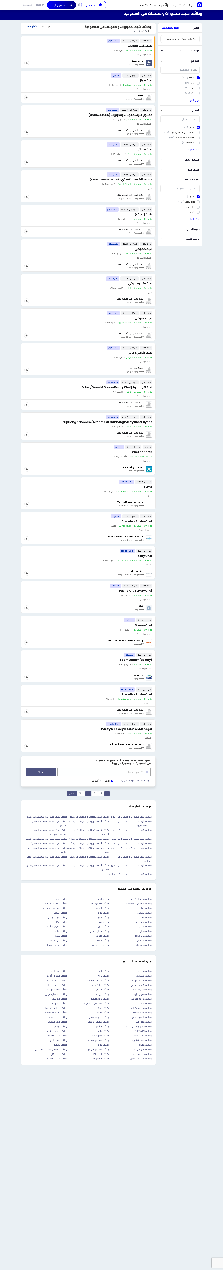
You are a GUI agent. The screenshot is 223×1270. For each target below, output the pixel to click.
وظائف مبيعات (102, 1012)
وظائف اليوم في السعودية (139, 903)
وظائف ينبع (104, 922)
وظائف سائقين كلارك (99, 1058)
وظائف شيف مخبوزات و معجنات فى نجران (46, 865)
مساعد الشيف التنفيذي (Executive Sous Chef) (120, 179)
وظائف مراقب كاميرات (56, 1058)
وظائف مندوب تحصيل (99, 1031)
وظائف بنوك (103, 1044)
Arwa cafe (137, 61)
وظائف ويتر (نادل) (143, 994)
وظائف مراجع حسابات (141, 998)
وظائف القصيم (102, 908)
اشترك (41, 772)
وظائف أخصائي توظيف (98, 1021)
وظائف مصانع (145, 1044)
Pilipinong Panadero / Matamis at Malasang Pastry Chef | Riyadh (107, 422)
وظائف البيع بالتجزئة (57, 1040)
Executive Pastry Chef (137, 521)
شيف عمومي (143, 249)
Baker (148, 487)
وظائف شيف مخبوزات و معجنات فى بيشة (131, 848)
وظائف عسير (146, 917)
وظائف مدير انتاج (59, 1054)
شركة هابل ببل (136, 368)
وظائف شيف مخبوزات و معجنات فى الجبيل (46, 856)
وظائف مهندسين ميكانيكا (96, 1003)
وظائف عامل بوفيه (143, 1035)
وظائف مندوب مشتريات (56, 1031)
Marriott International (130, 502)
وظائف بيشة (61, 935)
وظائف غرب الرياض (143, 935)
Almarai (139, 675)
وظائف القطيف (102, 940)
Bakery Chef (143, 625)
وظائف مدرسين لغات (142, 1049)
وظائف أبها (61, 922)
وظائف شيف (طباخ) (142, 1040)
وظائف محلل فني (143, 1021)
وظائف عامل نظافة (100, 998)
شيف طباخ (145, 149)
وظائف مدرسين (59, 998)
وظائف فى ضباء (144, 945)
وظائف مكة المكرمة (141, 899)
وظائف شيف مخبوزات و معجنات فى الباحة (46, 838)
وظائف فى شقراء (58, 940)
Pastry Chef (144, 556)
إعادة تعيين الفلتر (170, 27)
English (40, 4)
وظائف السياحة (102, 971)
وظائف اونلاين (60, 1026)
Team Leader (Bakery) (136, 660)
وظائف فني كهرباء (142, 989)
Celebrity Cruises (133, 467)
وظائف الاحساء (144, 912)
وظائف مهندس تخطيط (56, 1008)
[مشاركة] (26, 63)
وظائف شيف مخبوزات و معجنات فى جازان (89, 838)
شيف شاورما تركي (140, 283)
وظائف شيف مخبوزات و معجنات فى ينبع (132, 830)
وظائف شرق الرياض (142, 922)
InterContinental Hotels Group (125, 640)
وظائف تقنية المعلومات (55, 1012)
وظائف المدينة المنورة (56, 903)
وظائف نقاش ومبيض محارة (139, 1026)
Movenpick (137, 571)
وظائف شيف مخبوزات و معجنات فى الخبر (89, 856)
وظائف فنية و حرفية (57, 989)
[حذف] (164, 39)
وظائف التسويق (144, 975)
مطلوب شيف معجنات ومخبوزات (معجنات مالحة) (120, 115)
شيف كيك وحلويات (140, 46)
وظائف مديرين (145, 971)
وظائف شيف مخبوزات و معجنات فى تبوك (132, 838)
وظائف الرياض (102, 899)
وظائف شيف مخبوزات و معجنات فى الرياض (131, 816)
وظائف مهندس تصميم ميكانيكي (51, 1049)
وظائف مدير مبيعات (57, 1021)
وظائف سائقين (102, 1026)
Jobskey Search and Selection (126, 536)
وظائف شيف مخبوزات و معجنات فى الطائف (130, 874)
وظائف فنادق (102, 989)
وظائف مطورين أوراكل (56, 975)
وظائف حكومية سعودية (97, 1017)
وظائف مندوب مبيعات (141, 980)
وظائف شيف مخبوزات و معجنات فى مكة (47, 816)
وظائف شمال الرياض (99, 931)
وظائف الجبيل (145, 926)
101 (80, 793)
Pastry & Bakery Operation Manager (126, 729)
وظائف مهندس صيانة (98, 1040)
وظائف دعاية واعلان (100, 985)
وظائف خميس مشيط (57, 926)
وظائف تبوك (103, 912)
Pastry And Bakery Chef (135, 590)
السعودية (27, 5)
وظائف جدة (61, 899)
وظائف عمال (146, 1003)
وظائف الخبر (103, 917)
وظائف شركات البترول (141, 985)
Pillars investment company (127, 744)
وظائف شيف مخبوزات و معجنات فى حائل (89, 843)
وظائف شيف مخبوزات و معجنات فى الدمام (88, 821)
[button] (182, 5)
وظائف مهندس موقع (98, 1049)
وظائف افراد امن (59, 971)
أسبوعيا (95, 780)
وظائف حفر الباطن (100, 945)
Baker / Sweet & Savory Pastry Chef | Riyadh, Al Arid (116, 387)
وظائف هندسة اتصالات (98, 980)
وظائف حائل (103, 926)
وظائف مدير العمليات (57, 1035)
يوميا (107, 780)
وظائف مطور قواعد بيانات (139, 1012)
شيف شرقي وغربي (140, 353)
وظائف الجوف (102, 935)
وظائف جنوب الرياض (57, 917)
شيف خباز (146, 80)
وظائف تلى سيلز (101, 994)
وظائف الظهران (144, 940)
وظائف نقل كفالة (143, 1031)
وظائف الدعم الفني (100, 1054)
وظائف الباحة (61, 931)
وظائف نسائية (60, 1044)
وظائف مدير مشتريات (141, 1008)
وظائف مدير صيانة (100, 1035)
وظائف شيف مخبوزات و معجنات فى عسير (131, 865)
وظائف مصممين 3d (57, 985)
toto (141, 95)
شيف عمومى (143, 318)
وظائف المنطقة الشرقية (55, 908)
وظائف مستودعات (58, 1003)
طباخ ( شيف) (143, 214)
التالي (72, 793)
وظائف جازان (146, 908)
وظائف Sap (103, 1008)
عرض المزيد (193, 100)
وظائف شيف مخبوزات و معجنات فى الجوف (131, 843)
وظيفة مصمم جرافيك (56, 980)
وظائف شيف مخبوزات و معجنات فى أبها (47, 843)
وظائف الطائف (60, 912)
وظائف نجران (146, 931)
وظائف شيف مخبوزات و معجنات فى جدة (89, 816)
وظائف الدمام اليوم (100, 903)
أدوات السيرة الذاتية (153, 5)
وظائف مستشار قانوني (56, 994)
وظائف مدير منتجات (57, 1017)
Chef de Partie (142, 452)
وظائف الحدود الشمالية (56, 945)
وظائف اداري (103, 975)
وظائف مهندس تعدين (141, 1058)
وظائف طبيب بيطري (142, 1054)
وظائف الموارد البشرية (141, 1017)
